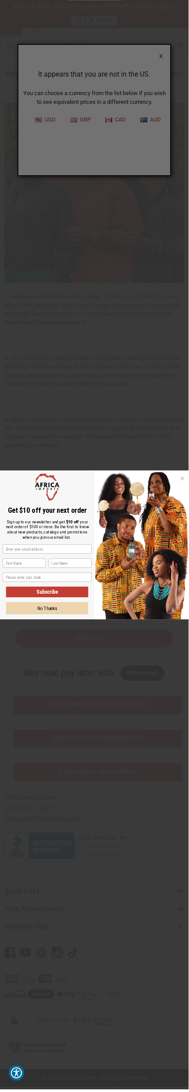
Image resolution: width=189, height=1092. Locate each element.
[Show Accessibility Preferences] (16, 1073)
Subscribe (47, 591)
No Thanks (47, 608)
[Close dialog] (182, 478)
